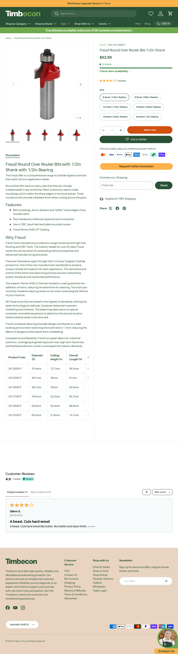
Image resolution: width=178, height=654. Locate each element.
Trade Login (100, 590)
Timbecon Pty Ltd (21, 641)
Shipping (69, 582)
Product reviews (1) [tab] (17, 492)
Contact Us (70, 575)
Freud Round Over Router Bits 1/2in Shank (32, 38)
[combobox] (94, 13)
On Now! (89, 3)
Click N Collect (101, 567)
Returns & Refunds (75, 590)
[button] (170, 13)
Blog (147, 23)
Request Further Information (136, 166)
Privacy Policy (72, 586)
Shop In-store (100, 571)
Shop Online (100, 575)
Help (138, 23)
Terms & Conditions (75, 594)
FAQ (66, 571)
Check (164, 185)
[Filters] (146, 492)
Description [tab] (13, 155)
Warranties (70, 598)
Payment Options (103, 578)
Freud (103, 45)
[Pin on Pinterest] (124, 208)
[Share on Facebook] (117, 208)
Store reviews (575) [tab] (40, 492)
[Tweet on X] (110, 208)
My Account (71, 578)
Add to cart (150, 130)
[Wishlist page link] (150, 13)
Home (8, 38)
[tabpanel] (47, 294)
